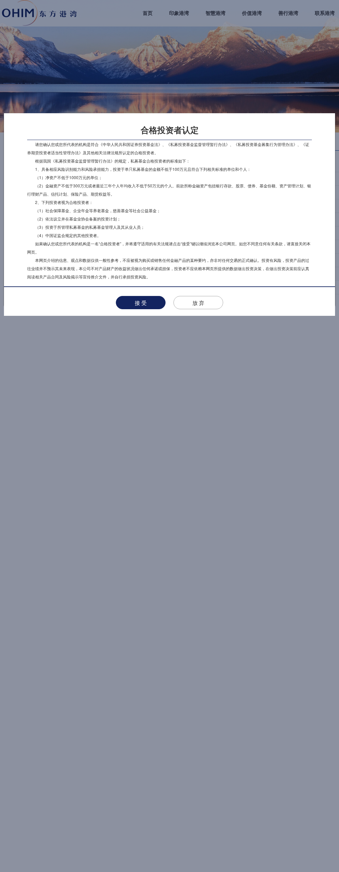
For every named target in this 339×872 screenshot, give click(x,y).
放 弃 (198, 303)
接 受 (141, 303)
